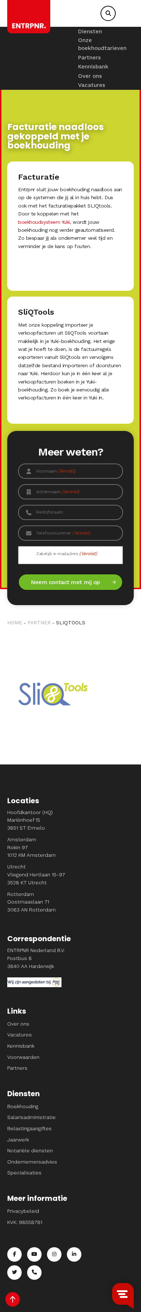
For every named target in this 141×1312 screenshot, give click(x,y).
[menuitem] (102, 31)
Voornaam (56, 471)
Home (14, 622)
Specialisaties (24, 1172)
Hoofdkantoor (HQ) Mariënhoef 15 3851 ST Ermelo (30, 820)
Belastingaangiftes (29, 1128)
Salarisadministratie (31, 1117)
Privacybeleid (23, 1211)
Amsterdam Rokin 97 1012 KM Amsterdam (31, 847)
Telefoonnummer (63, 533)
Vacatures (91, 85)
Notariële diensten (30, 1150)
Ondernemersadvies (32, 1162)
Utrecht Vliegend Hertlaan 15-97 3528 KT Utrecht (36, 874)
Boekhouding (22, 1106)
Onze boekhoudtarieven (102, 44)
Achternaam (58, 491)
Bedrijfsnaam (49, 512)
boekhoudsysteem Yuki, (44, 222)
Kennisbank (93, 66)
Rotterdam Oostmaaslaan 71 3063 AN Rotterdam (31, 902)
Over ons (90, 76)
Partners (89, 57)
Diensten (90, 31)
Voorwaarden (23, 1057)
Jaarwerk (18, 1140)
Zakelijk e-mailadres (66, 553)
